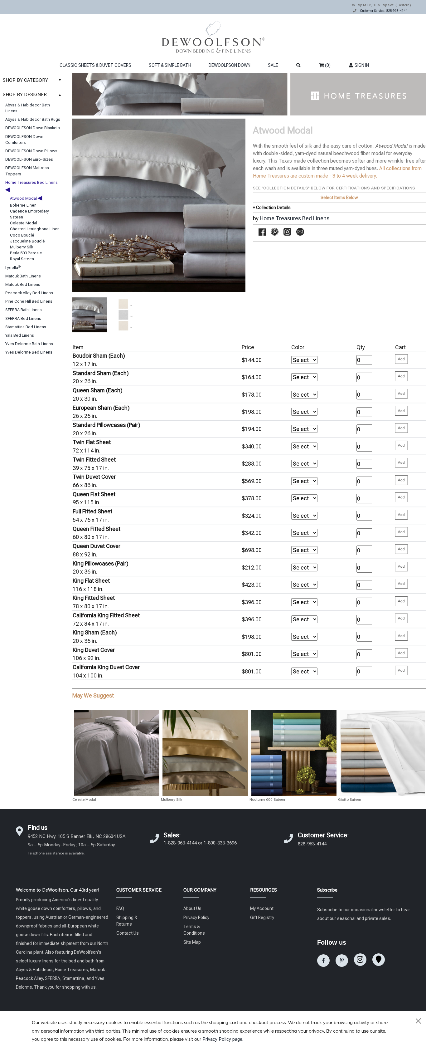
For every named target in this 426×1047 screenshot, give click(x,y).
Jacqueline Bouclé (27, 241)
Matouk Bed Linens (22, 284)
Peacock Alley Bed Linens (29, 293)
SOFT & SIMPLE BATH (170, 65)
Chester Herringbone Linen (35, 229)
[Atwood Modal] (89, 314)
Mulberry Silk (21, 247)
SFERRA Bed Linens (23, 318)
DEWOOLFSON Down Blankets (32, 127)
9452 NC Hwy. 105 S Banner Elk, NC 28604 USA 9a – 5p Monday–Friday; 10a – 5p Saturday (76, 844)
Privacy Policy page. (222, 1039)
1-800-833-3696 (220, 843)
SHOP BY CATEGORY (32, 80)
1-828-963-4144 (180, 843)
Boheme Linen (23, 205)
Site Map (192, 942)
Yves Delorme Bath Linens (29, 343)
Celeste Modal (23, 223)
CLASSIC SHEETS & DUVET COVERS (95, 65)
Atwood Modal (26, 198)
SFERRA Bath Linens (23, 309)
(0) (327, 65)
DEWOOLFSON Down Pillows (31, 151)
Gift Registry (262, 917)
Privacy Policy (196, 917)
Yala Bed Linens (19, 335)
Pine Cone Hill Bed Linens (28, 301)
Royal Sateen (22, 259)
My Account (262, 908)
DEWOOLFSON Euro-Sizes (29, 159)
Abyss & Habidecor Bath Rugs (32, 119)
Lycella (13, 267)
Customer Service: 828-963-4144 (383, 11)
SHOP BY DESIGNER (32, 94)
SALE (273, 65)
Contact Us (127, 933)
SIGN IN (361, 65)
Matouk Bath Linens (23, 276)
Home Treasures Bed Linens (294, 218)
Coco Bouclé (22, 235)
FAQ (120, 908)
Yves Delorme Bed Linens (28, 352)
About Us (192, 908)
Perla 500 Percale (26, 253)
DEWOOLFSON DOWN (229, 65)
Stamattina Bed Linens (25, 327)
